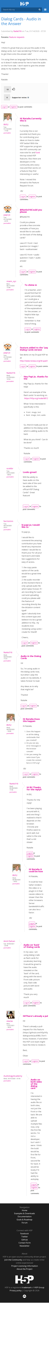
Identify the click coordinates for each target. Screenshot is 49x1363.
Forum (24, 1222)
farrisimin (8, 521)
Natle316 (17, 31)
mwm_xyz (11, 281)
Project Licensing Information (24, 1266)
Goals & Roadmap (24, 1219)
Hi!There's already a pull (36, 1016)
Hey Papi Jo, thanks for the (36, 377)
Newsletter (24, 1246)
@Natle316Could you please (31, 210)
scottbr (10, 468)
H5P (24, 1279)
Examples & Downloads (24, 1213)
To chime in (31, 285)
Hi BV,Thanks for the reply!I (34, 788)
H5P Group (39, 1287)
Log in (4, 107)
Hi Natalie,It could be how (36, 870)
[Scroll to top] (24, 1298)
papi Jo (7, 214)
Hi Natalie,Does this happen (31, 720)
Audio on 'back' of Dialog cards (32, 945)
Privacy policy (16, 1290)
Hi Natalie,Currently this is (30, 119)
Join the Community (13, 1259)
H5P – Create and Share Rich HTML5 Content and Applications (24, 4)
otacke (10, 1021)
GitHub (24, 1239)
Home (24, 1210)
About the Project (24, 1269)
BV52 (6, 124)
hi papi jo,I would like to (31, 525)
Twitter (24, 1236)
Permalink (7, 133)
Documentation (25, 1216)
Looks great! (30, 472)
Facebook (24, 1233)
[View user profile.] (8, 121)
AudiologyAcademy (13, 1076)
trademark (27, 1287)
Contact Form (25, 1242)
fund (38, 152)
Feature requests (16, 37)
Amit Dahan (9, 941)
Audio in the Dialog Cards (31, 657)
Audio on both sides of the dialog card (36, 1084)
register (14, 107)
